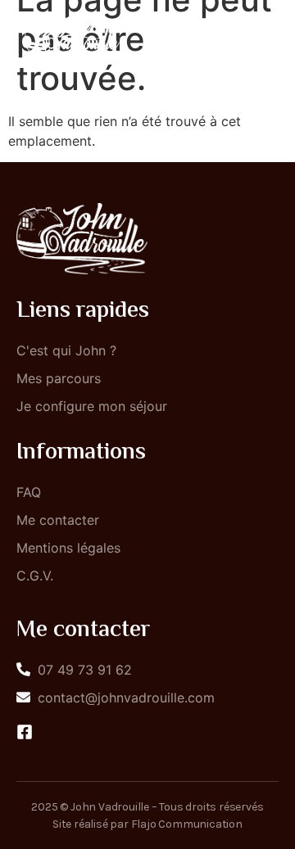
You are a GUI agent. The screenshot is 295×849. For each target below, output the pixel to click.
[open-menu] (260, 36)
